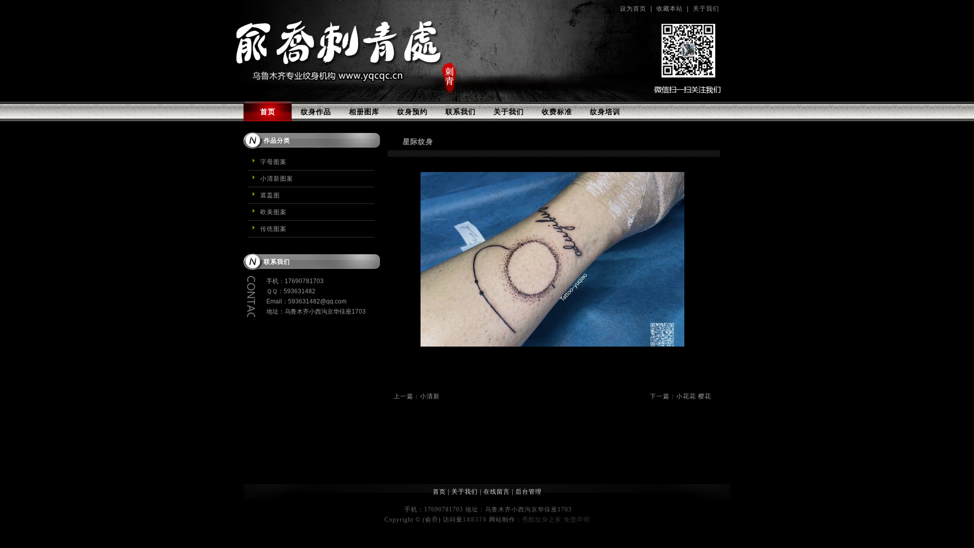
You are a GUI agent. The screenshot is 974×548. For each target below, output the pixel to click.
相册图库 (364, 112)
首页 (267, 112)
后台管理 (528, 491)
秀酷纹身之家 (542, 519)
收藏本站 (669, 8)
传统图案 (273, 228)
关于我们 (706, 8)
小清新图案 (276, 178)
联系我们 (460, 112)
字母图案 (273, 161)
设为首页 (633, 8)
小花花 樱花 (693, 396)
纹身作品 (316, 112)
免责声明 (577, 519)
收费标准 (557, 112)
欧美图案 (273, 212)
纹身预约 (412, 112)
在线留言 (496, 491)
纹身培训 (605, 112)
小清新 (430, 396)
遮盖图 (270, 195)
